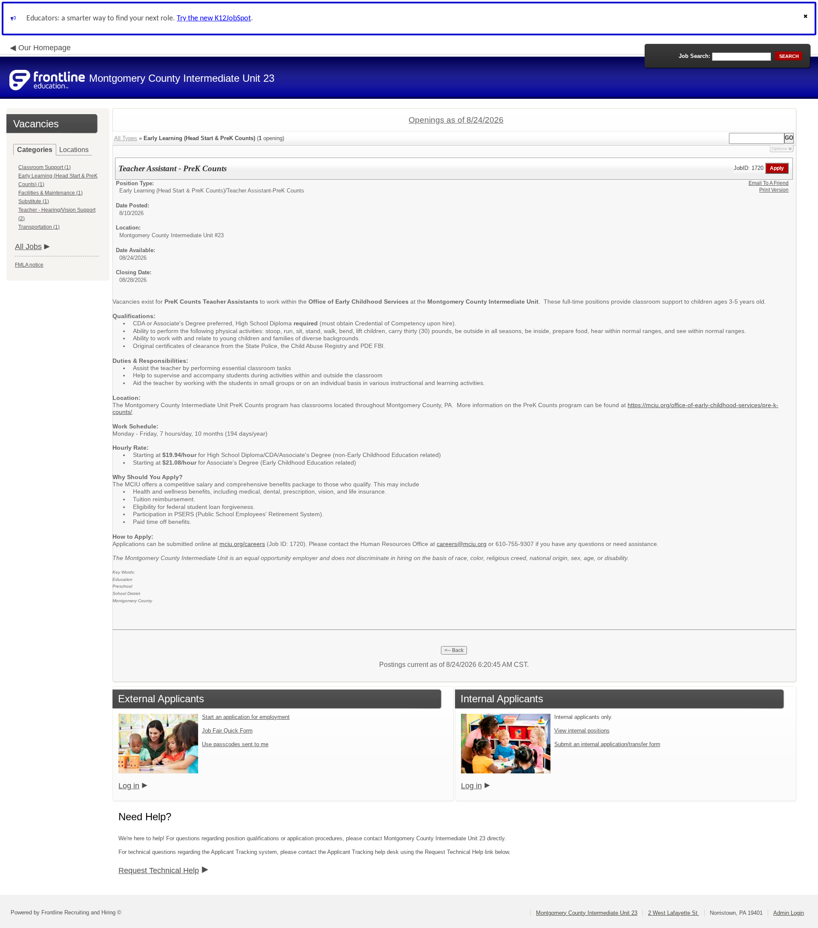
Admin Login (788, 913)
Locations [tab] (74, 149)
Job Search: (694, 56)
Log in (128, 786)
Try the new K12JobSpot (214, 18)
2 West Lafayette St (673, 913)
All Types (125, 138)
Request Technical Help (158, 870)
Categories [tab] (34, 149)
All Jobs (28, 246)
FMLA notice (29, 265)
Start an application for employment (246, 717)
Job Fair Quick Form (227, 730)
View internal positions (582, 730)
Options (779, 148)
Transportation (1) (39, 227)
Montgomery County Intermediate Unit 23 (586, 913)
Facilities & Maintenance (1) (50, 193)
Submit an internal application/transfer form (607, 744)
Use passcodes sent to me (235, 744)
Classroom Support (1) (44, 167)
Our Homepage (44, 47)
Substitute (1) (33, 201)
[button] (806, 18)
